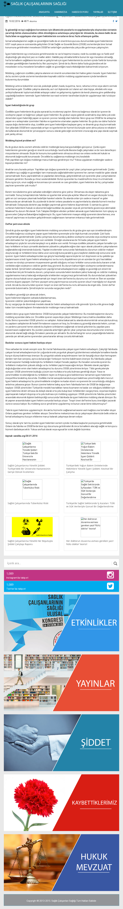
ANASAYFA (44, 12)
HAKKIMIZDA (60, 12)
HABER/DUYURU (80, 12)
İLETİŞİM (112, 12)
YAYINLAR (98, 12)
